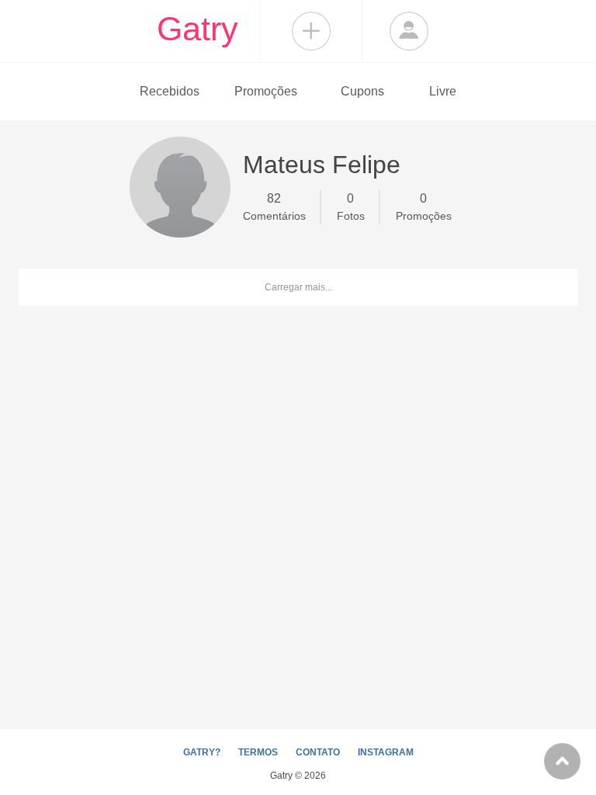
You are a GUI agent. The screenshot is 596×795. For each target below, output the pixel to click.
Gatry (197, 28)
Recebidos (169, 91)
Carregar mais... (298, 287)
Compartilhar (311, 31)
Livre (442, 91)
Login (409, 31)
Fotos (351, 207)
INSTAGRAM (386, 752)
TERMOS (258, 752)
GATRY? (201, 752)
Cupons (362, 91)
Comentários (274, 207)
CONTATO (318, 752)
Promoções (265, 91)
